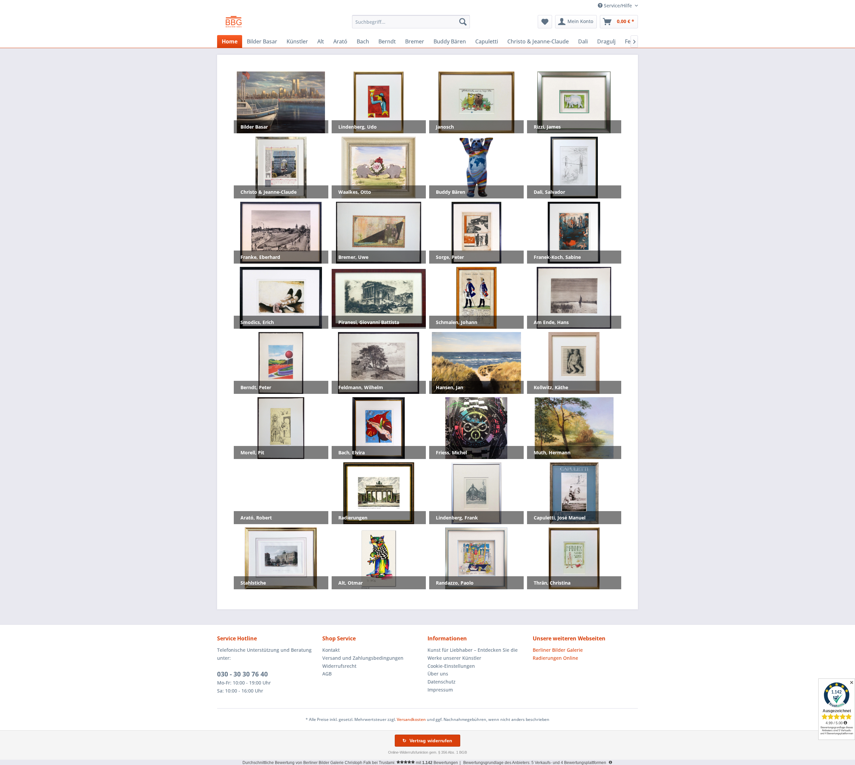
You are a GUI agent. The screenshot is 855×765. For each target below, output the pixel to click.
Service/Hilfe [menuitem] (618, 5)
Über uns (438, 673)
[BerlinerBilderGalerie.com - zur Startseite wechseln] (233, 23)
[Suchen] (463, 21)
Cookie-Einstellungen (451, 666)
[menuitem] (411, 21)
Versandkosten (411, 719)
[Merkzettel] (545, 21)
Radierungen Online (555, 658)
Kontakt (331, 650)
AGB (327, 673)
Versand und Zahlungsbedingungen (362, 658)
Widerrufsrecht (339, 666)
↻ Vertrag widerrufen (427, 740)
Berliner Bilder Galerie (558, 650)
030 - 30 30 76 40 (242, 674)
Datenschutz (442, 681)
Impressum (440, 689)
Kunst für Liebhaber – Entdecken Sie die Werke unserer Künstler (473, 654)
